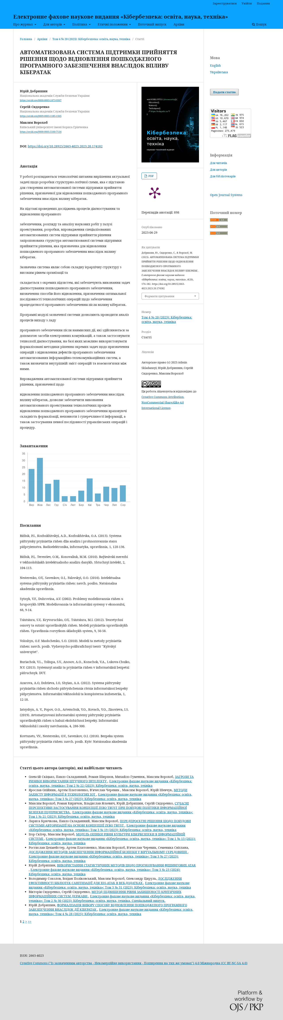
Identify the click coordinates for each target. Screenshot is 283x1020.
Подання (263, 3)
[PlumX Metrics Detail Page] (155, 192)
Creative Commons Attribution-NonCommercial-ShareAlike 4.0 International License (163, 402)
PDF (151, 176)
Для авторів (53, 24)
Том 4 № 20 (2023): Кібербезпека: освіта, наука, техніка (91, 39)
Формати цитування (159, 296)
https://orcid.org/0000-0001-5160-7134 (40, 131)
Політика (80, 24)
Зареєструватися (225, 3)
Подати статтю (224, 92)
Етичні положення (113, 24)
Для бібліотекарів (223, 176)
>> (29, 921)
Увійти (247, 3)
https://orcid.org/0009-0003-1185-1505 (40, 116)
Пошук (261, 24)
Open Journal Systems (226, 195)
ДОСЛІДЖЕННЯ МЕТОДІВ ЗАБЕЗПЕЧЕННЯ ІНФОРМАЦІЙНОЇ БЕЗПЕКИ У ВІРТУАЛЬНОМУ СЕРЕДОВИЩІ (108, 852)
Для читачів (218, 163)
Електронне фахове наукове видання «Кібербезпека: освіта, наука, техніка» (120, 16)
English (215, 65)
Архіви (179, 24)
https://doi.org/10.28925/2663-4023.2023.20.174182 (65, 146)
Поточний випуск (152, 24)
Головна (26, 39)
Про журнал (23, 24)
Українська (219, 72)
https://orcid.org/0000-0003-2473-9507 (40, 100)
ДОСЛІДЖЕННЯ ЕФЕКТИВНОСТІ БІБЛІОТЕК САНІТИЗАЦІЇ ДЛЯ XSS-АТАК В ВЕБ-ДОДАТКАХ (105, 880)
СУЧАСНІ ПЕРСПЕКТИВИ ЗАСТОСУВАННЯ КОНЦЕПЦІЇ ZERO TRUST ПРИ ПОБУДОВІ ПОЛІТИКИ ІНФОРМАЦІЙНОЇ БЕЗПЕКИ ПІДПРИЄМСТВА (109, 807)
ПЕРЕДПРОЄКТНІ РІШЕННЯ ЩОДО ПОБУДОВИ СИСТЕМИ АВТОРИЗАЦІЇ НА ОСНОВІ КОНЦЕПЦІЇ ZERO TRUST (110, 823)
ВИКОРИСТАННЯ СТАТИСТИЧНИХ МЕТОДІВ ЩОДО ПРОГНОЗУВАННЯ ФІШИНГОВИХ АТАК (126, 865)
